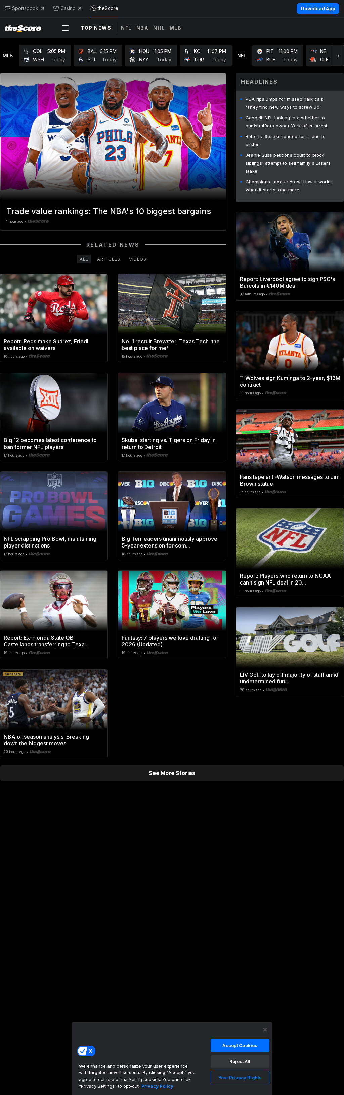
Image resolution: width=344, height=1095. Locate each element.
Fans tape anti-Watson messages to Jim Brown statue (290, 480)
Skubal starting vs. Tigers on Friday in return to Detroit (169, 443)
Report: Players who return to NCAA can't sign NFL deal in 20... (285, 579)
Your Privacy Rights (240, 1077)
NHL (159, 28)
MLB (176, 28)
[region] (172, 1058)
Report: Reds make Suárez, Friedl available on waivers (46, 344)
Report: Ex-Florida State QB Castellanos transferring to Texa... (46, 641)
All (84, 259)
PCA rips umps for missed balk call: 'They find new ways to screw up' (285, 103)
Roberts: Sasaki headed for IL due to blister (286, 140)
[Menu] (65, 28)
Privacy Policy (157, 1086)
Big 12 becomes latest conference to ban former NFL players (50, 443)
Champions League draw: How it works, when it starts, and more (289, 185)
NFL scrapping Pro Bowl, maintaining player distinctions (50, 542)
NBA (142, 28)
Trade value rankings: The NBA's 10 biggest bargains (108, 211)
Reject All (239, 1061)
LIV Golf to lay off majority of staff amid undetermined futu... (289, 678)
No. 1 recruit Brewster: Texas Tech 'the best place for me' (171, 344)
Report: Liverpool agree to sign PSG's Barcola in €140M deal (287, 282)
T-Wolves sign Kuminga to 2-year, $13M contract (290, 381)
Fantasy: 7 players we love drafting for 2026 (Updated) (170, 641)
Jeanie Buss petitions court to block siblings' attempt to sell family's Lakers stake (288, 163)
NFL (126, 28)
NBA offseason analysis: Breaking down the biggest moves (46, 740)
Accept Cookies (239, 1045)
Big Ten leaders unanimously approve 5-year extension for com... (169, 542)
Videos (137, 259)
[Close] (265, 1030)
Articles (108, 259)
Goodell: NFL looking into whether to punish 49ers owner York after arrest (287, 122)
